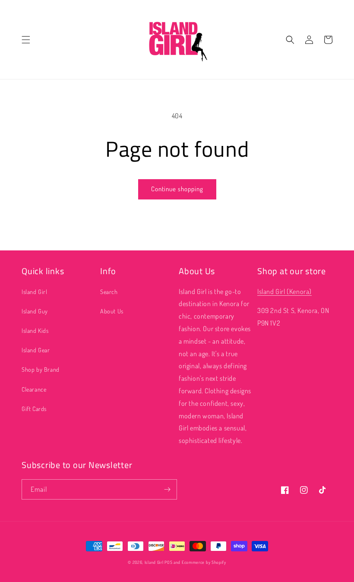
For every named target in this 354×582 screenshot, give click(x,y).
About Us (111, 311)
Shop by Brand (41, 369)
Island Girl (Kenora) (284, 291)
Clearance (34, 389)
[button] (25, 39)
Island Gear (36, 350)
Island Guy (35, 311)
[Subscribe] (167, 489)
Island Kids (35, 330)
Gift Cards (34, 408)
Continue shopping (177, 189)
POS (168, 562)
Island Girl (34, 291)
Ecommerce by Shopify (204, 562)
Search (109, 291)
